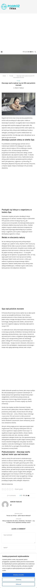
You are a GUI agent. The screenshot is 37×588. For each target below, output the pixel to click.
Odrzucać (18, 584)
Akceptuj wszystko (18, 575)
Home (4, 76)
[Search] (35, 51)
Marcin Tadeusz (19, 88)
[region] (18, 570)
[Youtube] (30, 51)
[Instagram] (27, 51)
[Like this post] (21, 495)
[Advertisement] (18, 31)
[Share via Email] (28, 495)
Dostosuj (18, 579)
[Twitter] (25, 51)
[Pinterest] (28, 51)
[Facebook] (23, 51)
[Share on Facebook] (23, 495)
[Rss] (32, 51)
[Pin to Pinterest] (26, 495)
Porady (11, 76)
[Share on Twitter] (25, 495)
